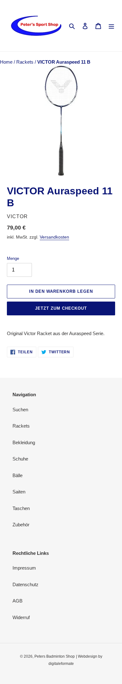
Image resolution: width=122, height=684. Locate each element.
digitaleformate (61, 663)
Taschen (21, 508)
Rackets (25, 62)
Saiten (19, 491)
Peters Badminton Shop (54, 656)
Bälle (18, 475)
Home (7, 62)
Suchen (20, 409)
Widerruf (21, 617)
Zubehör (21, 524)
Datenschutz (25, 584)
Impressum (24, 568)
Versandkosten (54, 236)
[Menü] (111, 26)
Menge (13, 258)
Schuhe (20, 458)
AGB (18, 600)
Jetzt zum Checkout (61, 308)
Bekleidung (24, 442)
